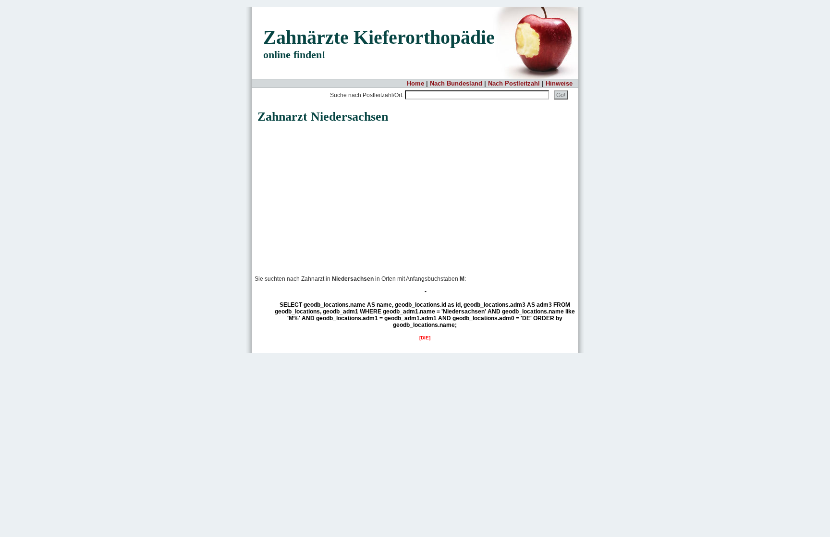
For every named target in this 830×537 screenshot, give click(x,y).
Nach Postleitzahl (514, 83)
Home (415, 83)
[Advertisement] (333, 194)
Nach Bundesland (456, 83)
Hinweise (559, 83)
